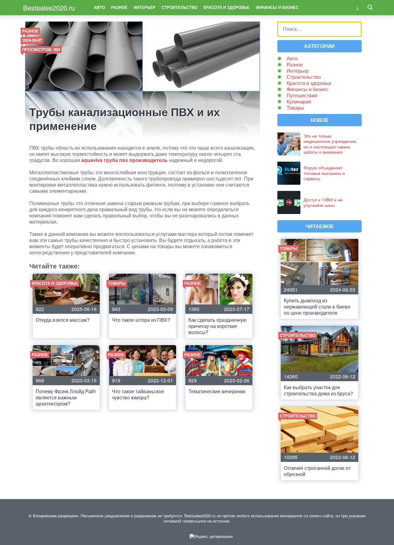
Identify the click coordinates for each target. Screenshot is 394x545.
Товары (295, 107)
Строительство (179, 7)
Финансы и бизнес (277, 7)
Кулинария (299, 101)
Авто (99, 7)
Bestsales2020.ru (49, 7)
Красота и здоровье (226, 7)
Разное (119, 7)
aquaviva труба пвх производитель (124, 160)
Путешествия (302, 95)
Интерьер (144, 7)
